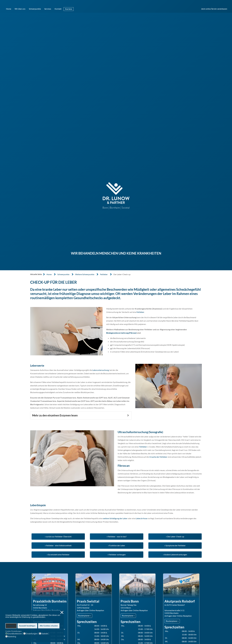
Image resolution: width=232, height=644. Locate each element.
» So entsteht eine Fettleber (58, 554)
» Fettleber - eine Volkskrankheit (58, 545)
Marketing (12, 637)
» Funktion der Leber (116, 545)
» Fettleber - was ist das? (117, 536)
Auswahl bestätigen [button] (27, 626)
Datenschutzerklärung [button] (14, 619)
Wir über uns (20, 9)
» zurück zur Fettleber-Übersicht (58, 536)
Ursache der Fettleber (158, 457)
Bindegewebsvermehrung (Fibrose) (121, 333)
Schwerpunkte (35, 9)
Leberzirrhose (141, 518)
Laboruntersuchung (100, 370)
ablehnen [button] (11, 626)
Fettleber (140, 312)
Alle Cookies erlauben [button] (49, 626)
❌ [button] (62, 612)
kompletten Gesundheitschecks (79, 298)
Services (47, 9)
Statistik (44, 634)
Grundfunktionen (15, 634)
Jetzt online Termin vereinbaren (214, 9)
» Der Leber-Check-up (175, 536)
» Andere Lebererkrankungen (175, 554)
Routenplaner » (84, 615)
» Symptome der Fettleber (175, 545)
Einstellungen (31, 634)
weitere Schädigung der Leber (115, 518)
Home (8, 9)
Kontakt (58, 9)
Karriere (68, 9)
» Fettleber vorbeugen (117, 554)
